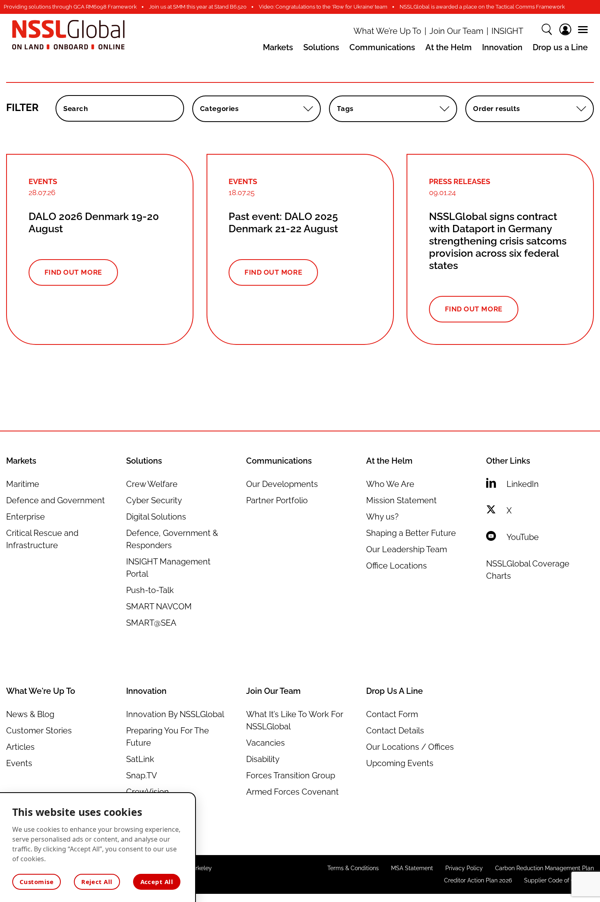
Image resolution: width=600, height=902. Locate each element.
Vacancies (265, 743)
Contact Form (392, 714)
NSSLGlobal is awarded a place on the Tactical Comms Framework (482, 7)
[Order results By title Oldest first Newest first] (529, 109)
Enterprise (25, 517)
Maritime (22, 484)
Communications (382, 47)
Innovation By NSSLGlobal (175, 714)
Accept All (156, 882)
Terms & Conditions (353, 868)
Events (43, 181)
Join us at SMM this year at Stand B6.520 (198, 7)
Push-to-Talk (150, 590)
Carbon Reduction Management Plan (544, 868)
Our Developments (282, 484)
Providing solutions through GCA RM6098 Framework (70, 7)
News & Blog (30, 714)
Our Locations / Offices (410, 747)
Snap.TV (141, 775)
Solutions (321, 47)
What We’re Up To (387, 31)
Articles (20, 747)
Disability (263, 759)
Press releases (459, 181)
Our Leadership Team (406, 549)
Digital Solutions (156, 517)
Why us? (382, 517)
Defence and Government (55, 500)
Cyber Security (154, 500)
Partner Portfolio (277, 500)
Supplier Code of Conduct (559, 880)
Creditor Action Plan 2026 (478, 880)
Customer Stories (39, 730)
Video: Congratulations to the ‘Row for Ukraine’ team (323, 7)
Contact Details (395, 730)
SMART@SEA (151, 623)
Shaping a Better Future (411, 533)
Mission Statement (401, 500)
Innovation (502, 47)
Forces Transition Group (290, 775)
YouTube (523, 537)
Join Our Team (456, 31)
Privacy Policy (464, 868)
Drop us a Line (560, 47)
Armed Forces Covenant (292, 792)
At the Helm (448, 47)
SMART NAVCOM (159, 606)
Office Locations (396, 566)
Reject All (97, 882)
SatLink (140, 759)
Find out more (73, 272)
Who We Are (390, 484)
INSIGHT (507, 31)
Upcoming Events (399, 763)
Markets (278, 47)
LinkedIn (523, 484)
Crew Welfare (152, 484)
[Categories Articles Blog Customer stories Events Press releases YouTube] (256, 109)
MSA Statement (412, 868)
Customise (36, 882)
